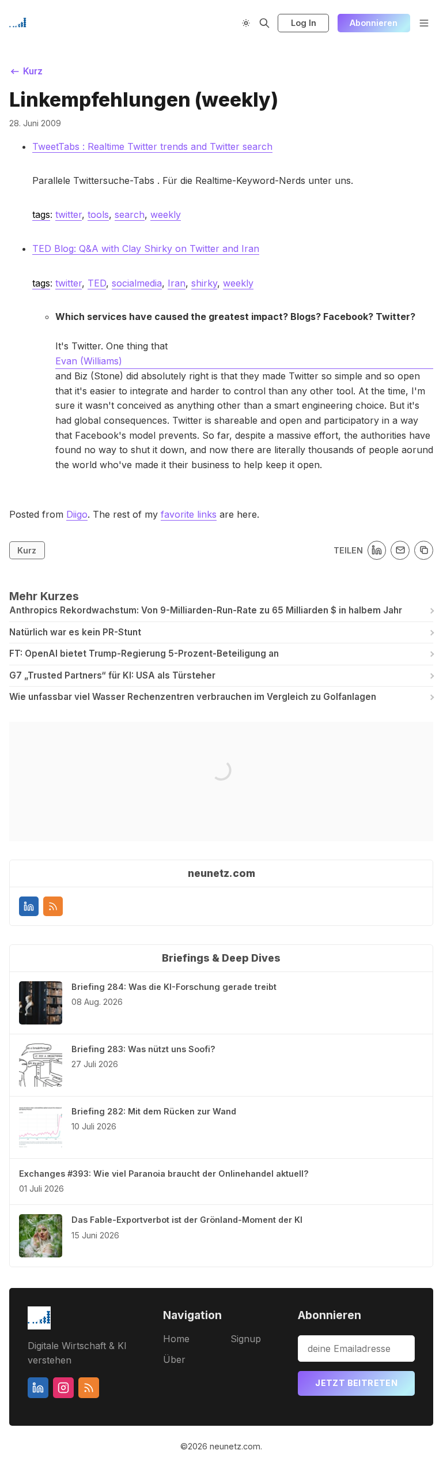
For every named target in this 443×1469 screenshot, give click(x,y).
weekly (165, 214)
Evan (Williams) (88, 361)
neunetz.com (235, 1446)
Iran (176, 283)
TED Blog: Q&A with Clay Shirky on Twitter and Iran (145, 248)
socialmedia (137, 283)
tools (98, 214)
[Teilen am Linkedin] (377, 550)
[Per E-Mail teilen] (400, 550)
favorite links (189, 514)
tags (41, 214)
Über (174, 1359)
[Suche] (264, 23)
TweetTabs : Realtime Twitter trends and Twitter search (152, 146)
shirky (204, 283)
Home (176, 1338)
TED (97, 283)
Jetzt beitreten (356, 1383)
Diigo (77, 514)
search (130, 214)
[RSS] (53, 906)
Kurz (26, 550)
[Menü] (424, 23)
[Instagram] (63, 1387)
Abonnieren (373, 23)
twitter (68, 214)
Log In (303, 23)
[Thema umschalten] (246, 23)
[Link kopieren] (423, 550)
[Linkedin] (29, 906)
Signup (245, 1338)
